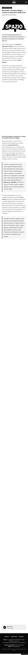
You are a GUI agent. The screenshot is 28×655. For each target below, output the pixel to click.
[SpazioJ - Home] (14, 2)
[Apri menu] (26, 2)
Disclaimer (21, 636)
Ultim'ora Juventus (7, 7)
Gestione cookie (24, 653)
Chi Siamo (6, 636)
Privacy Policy (14, 636)
